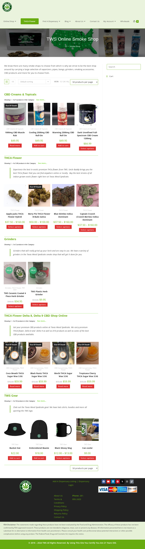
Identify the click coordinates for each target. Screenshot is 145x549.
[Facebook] (104, 482)
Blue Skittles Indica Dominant (63, 215)
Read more (15, 145)
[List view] (12, 81)
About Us (58, 495)
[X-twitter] (122, 482)
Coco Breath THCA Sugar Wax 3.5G (15, 375)
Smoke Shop (75, 46)
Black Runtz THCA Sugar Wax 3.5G (39, 375)
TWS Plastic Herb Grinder (39, 293)
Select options (87, 148)
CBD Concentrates (12, 368)
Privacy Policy (60, 506)
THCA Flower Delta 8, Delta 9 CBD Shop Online (35, 315)
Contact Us (59, 517)
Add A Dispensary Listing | (65, 481)
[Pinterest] (118, 482)
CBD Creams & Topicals (20, 94)
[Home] (66, 46)
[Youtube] (108, 482)
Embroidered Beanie (39, 448)
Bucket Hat (14, 448)
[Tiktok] (132, 482)
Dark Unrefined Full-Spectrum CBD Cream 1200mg (87, 135)
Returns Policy (60, 513)
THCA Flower (13, 157)
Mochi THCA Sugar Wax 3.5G (63, 375)
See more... (40, 100)
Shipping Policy (61, 510)
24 (64, 81)
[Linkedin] (113, 482)
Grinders (10, 239)
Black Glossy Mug (63, 448)
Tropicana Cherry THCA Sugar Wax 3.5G (87, 375)
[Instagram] (127, 482)
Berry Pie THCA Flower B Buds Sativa (39, 215)
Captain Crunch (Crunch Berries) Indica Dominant (87, 216)
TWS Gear (11, 395)
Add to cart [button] (39, 145)
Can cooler (87, 448)
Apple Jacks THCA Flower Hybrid (15, 215)
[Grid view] (6, 81)
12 (61, 81)
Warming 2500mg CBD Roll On (63, 134)
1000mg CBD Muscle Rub (15, 134)
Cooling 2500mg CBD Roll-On (39, 134)
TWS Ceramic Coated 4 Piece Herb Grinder (15, 295)
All (68, 81)
